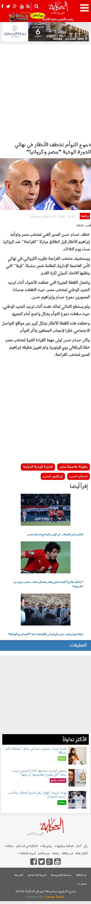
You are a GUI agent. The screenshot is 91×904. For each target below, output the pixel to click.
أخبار (78, 846)
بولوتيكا (47, 846)
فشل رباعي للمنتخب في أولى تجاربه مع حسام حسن (55, 534)
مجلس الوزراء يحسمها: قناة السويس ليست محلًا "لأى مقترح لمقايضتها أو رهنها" (38, 773)
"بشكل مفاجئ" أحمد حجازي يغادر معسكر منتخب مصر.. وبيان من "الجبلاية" (48, 584)
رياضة (85, 216)
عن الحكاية (81, 875)
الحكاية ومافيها (65, 846)
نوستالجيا (44, 853)
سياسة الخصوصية (61, 875)
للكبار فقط (81, 853)
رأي (85, 846)
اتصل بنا (82, 884)
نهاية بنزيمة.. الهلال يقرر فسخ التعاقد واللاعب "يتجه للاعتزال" (37, 795)
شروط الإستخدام (37, 875)
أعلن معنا (18, 875)
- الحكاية (80, 226)
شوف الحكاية (27, 853)
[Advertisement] (45, 91)
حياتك (10, 846)
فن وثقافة (67, 853)
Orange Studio (54, 896)
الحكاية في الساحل (27, 846)
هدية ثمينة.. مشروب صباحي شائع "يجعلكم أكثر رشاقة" (35, 751)
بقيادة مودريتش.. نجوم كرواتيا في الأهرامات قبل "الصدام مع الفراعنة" (45, 634)
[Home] (58, 11)
